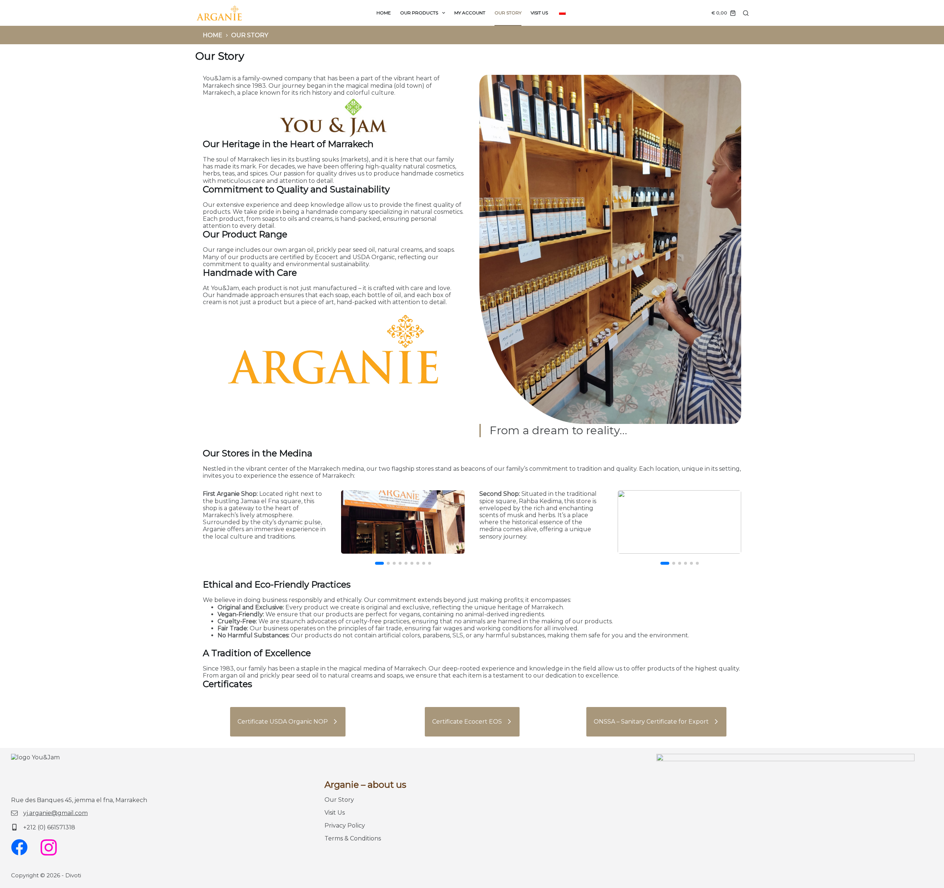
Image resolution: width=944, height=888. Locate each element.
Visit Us (539, 12)
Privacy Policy (344, 825)
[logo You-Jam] (219, 13)
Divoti (73, 875)
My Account (469, 12)
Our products (419, 12)
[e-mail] (49, 812)
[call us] (43, 827)
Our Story (507, 12)
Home (383, 12)
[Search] (746, 13)
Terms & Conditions (352, 838)
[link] (403, 522)
